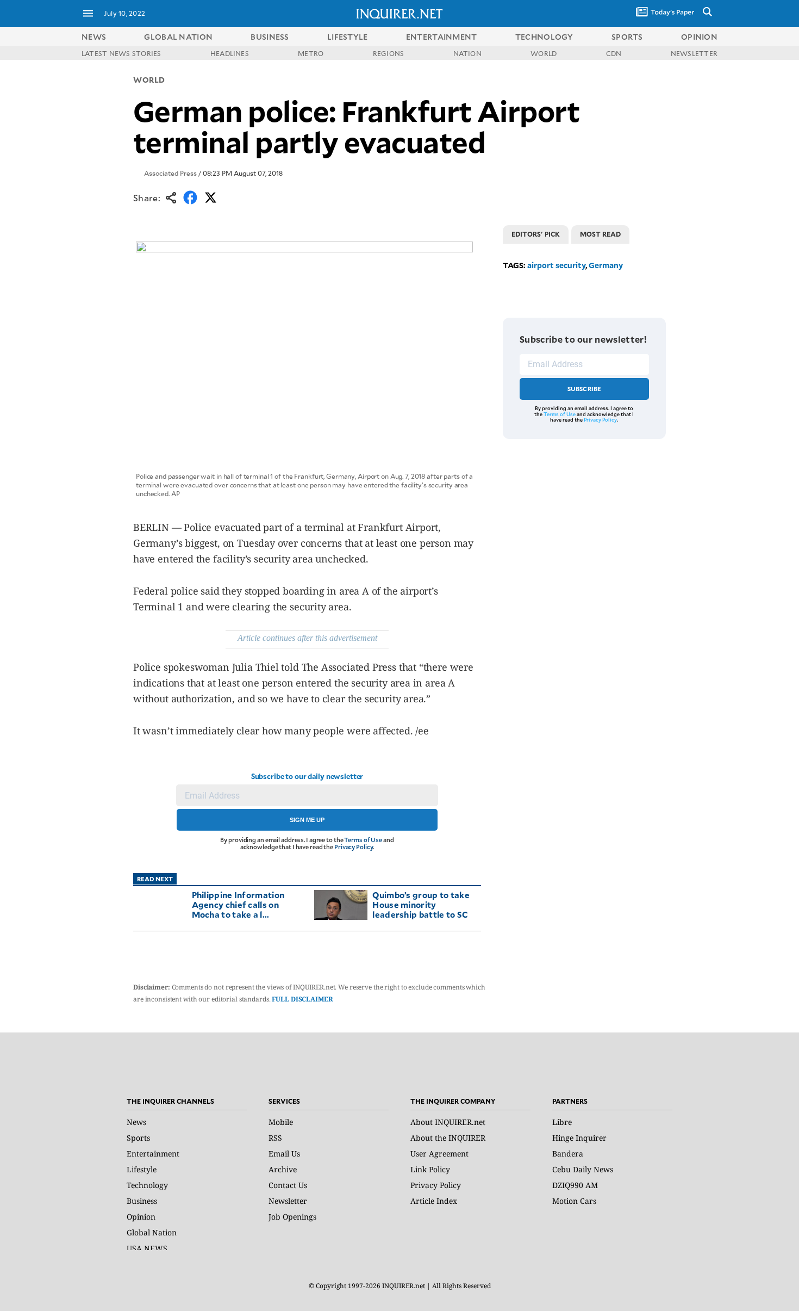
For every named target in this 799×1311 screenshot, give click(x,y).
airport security (556, 265)
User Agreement (439, 1153)
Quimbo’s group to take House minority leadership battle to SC (421, 904)
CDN (614, 53)
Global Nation (152, 1232)
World (149, 80)
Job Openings (292, 1216)
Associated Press (170, 173)
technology (544, 37)
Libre (562, 1122)
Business (142, 1201)
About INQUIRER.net (447, 1122)
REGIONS (388, 53)
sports (627, 37)
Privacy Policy (353, 847)
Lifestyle (142, 1169)
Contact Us (288, 1185)
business (270, 37)
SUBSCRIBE (584, 389)
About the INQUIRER (447, 1138)
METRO (310, 53)
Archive (283, 1169)
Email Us (284, 1153)
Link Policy (430, 1169)
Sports (138, 1138)
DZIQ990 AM (575, 1185)
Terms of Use (363, 840)
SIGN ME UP (307, 820)
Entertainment (153, 1153)
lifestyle (347, 37)
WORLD (543, 53)
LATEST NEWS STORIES (121, 53)
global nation (178, 37)
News (94, 37)
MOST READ (600, 234)
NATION (467, 53)
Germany (606, 265)
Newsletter (288, 1201)
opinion (699, 37)
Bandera (567, 1153)
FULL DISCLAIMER (302, 999)
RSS (275, 1138)
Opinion (141, 1216)
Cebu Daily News (582, 1169)
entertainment (441, 37)
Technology (147, 1185)
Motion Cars (574, 1201)
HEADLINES (229, 53)
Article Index (433, 1201)
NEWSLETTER (694, 53)
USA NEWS (147, 1248)
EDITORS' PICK (535, 234)
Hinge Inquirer (579, 1138)
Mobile (281, 1122)
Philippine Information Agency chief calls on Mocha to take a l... (238, 904)
